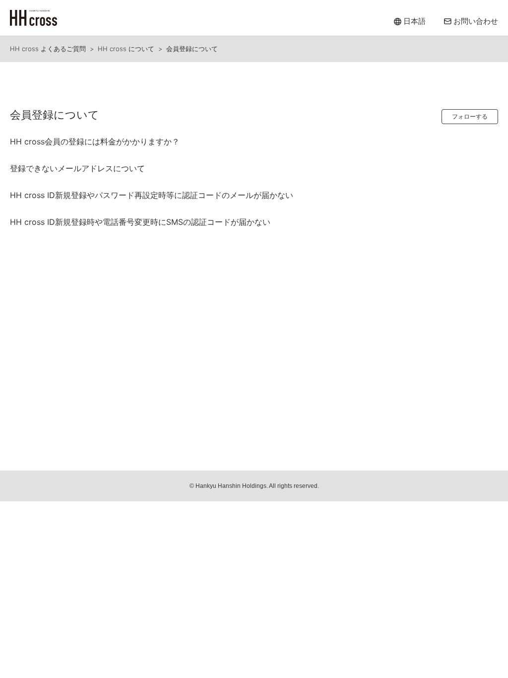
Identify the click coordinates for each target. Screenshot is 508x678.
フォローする (470, 116)
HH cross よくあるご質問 (48, 49)
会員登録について (192, 49)
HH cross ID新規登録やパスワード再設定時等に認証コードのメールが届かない (151, 195)
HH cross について (126, 49)
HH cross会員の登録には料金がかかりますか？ (95, 141)
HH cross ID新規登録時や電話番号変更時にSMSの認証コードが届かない (140, 222)
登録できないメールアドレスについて (77, 168)
